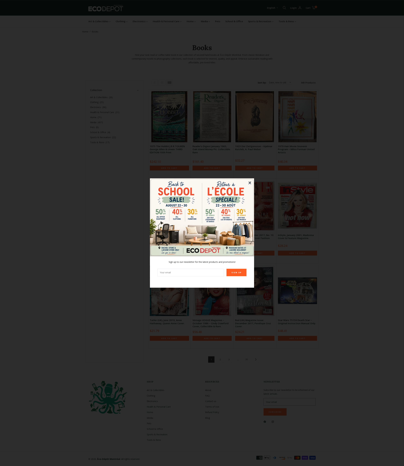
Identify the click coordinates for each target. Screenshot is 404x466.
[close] (250, 182)
